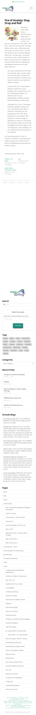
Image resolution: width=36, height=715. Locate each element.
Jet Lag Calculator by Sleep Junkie (16, 631)
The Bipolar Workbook (10, 558)
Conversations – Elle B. (10, 547)
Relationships (10, 658)
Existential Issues (11, 615)
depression (27, 341)
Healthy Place (7, 427)
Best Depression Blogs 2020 (12, 441)
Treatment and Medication (14, 678)
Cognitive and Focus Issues (14, 584)
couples (20, 341)
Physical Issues (10, 654)
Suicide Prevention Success (13, 405)
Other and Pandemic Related (15, 650)
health (5, 344)
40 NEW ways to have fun (12, 398)
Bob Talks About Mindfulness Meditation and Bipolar (18, 508)
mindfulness (20, 344)
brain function (26, 338)
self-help (25, 347)
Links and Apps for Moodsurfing (13, 551)
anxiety (5, 182)
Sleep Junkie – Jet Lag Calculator (18, 635)
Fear (19, 159)
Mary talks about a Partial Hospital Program (16, 534)
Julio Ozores (9, 529)
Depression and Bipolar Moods (15, 599)
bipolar (12, 182)
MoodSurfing (7, 554)
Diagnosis (9, 603)
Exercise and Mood (12, 611)
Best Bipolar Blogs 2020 (10, 419)
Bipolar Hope (7, 449)
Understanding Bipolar (12, 685)
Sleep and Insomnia (12, 674)
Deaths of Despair (11, 596)
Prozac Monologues (9, 473)
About (5, 492)
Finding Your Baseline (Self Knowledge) (18, 619)
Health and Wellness (12, 623)
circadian (13, 341)
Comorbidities (10, 588)
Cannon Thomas (11, 513)
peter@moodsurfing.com (18, 1)
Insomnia (12, 344)
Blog (4, 496)
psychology (28, 344)
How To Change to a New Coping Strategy (15, 390)
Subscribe (18, 325)
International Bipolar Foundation (13, 457)
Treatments (9, 681)
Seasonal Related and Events (15, 666)
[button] (31, 8)
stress (26, 182)
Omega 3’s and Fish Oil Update (14, 374)
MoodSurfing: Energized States (15, 646)
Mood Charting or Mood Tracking (16, 638)
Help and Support (11, 627)
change (6, 341)
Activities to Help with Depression (16, 576)
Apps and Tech (10, 580)
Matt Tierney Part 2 (12, 543)
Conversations (7, 504)
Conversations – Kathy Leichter (15, 517)
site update (14, 350)
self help (19, 182)
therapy (6, 353)
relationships (17, 347)
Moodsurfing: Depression (13, 642)
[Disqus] (18, 208)
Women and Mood (11, 689)
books (18, 338)
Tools (5, 562)
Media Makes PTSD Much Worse (10, 169)
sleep (21, 350)
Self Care (8, 670)
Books (5, 500)
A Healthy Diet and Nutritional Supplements (15, 571)
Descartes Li (9, 521)
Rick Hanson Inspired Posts (14, 662)
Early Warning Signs (12, 607)
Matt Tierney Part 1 (12, 539)
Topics (5, 566)
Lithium (6, 382)
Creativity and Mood (12, 592)
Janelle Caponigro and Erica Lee (15, 525)
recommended (7, 347)
